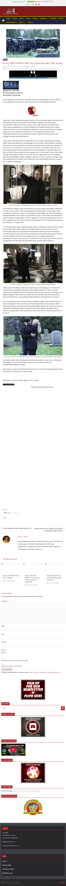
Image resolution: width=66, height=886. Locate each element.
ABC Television (7, 68)
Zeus (58, 68)
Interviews (53, 18)
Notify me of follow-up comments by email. (14, 660)
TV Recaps (41, 68)
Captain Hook (14, 68)
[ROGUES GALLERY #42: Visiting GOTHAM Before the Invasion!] (55, 564)
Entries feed (6, 865)
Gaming (35, 18)
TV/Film (14, 18)
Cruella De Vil (21, 68)
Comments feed (8, 869)
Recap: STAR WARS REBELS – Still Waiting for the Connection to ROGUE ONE (32, 579)
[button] (24, 22)
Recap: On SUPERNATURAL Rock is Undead (11, 577)
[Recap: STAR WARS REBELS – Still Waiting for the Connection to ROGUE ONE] (33, 564)
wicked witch (53, 68)
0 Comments (32, 66)
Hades (31, 68)
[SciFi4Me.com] (3, 20)
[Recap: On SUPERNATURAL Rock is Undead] (11, 564)
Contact (30, 22)
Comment (4, 601)
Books (21, 18)
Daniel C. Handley (16, 66)
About (21, 22)
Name (3, 626)
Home (8, 18)
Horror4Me (43, 18)
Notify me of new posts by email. (11, 666)
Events (61, 18)
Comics (28, 18)
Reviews (5, 59)
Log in (4, 861)
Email (2, 634)
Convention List (11, 22)
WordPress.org (7, 873)
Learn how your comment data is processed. (44, 672)
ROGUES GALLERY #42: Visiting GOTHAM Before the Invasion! (54, 578)
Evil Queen (27, 68)
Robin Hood (36, 68)
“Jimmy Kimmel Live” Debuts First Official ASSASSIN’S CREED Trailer (48, 529)
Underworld (47, 68)
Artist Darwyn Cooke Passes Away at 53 (17, 528)
